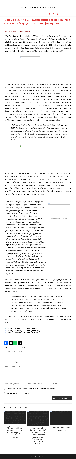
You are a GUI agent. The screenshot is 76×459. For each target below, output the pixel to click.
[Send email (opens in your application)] (61, 14)
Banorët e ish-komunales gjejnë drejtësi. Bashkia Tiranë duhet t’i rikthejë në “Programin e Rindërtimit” (38, 434)
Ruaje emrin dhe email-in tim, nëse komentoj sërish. (31, 389)
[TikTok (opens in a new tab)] (65, 14)
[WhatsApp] (15, 343)
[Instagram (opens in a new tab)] (53, 14)
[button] (38, 335)
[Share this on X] (20, 343)
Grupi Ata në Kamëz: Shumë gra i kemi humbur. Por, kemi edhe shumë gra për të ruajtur (15, 430)
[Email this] (11, 343)
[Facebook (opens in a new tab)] (49, 14)
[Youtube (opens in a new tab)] (57, 14)
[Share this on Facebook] (6, 343)
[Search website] (70, 14)
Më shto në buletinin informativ (18, 393)
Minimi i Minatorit (61, 428)
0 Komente (23, 352)
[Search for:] (10, 14)
